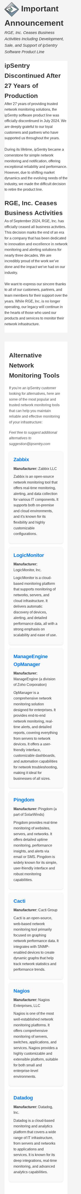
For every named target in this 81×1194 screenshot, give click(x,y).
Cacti (19, 901)
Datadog (23, 1098)
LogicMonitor (29, 555)
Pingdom (24, 800)
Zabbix (21, 459)
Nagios (22, 991)
